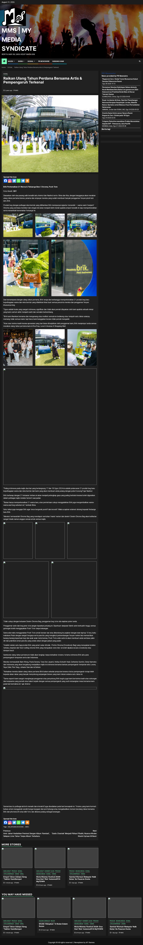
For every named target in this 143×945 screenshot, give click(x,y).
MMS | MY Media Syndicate (19, 39)
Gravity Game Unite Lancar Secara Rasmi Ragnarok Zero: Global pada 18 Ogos (117, 114)
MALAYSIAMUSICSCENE (16, 827)
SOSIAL (30, 61)
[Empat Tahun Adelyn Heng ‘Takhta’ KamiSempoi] (17, 858)
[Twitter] (14, 181)
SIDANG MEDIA (40, 874)
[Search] (139, 61)
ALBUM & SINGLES (44, 921)
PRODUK (14, 871)
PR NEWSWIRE (43, 61)
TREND (17, 874)
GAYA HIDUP (7, 871)
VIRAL (22, 874)
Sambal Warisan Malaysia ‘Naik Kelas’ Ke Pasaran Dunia (82, 878)
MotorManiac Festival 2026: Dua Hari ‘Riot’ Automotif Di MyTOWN (48, 879)
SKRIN (20, 61)
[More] (27, 181)
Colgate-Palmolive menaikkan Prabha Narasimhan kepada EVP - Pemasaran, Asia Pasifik (120, 122)
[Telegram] (23, 181)
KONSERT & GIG (49, 871)
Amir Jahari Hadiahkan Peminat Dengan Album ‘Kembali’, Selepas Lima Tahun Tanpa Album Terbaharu (26, 833)
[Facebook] (5, 181)
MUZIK (10, 61)
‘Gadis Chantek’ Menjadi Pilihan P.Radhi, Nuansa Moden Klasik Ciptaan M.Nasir (74, 833)
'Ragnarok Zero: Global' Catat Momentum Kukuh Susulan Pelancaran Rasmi (120, 80)
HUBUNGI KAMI (58, 61)
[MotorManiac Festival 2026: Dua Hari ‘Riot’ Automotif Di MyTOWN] (50, 858)
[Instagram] (10, 181)
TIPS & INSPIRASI (8, 874)
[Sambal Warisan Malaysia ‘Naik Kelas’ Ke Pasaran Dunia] (83, 858)
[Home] (4, 61)
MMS (16, 90)
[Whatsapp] (19, 181)
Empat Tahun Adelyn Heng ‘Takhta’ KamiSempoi (15, 878)
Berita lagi (106, 129)
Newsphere (78, 942)
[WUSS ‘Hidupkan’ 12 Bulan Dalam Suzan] (53, 908)
